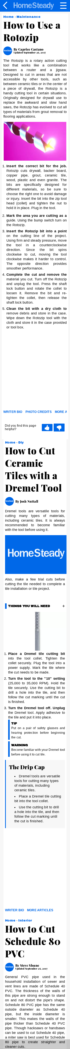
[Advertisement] (35, 371)
